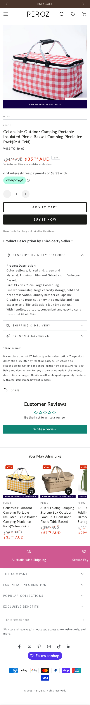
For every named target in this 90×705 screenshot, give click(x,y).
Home (6, 116)
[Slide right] (83, 4)
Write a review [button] (44, 429)
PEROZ (7, 125)
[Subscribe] (84, 620)
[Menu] (5, 14)
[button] (61, 14)
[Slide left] (7, 4)
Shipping (22, 164)
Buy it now (45, 219)
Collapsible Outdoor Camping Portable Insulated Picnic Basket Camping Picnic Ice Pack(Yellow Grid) (20, 517)
